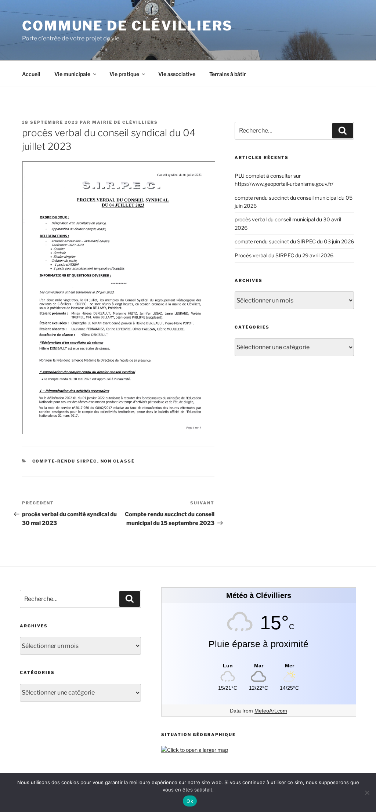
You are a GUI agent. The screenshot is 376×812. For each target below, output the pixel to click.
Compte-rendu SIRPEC (64, 461)
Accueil (31, 74)
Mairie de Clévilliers (125, 122)
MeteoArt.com (270, 711)
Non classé (118, 461)
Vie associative (176, 74)
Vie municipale (72, 74)
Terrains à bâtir (227, 74)
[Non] (366, 792)
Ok (190, 801)
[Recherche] (342, 130)
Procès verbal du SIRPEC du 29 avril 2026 (284, 255)
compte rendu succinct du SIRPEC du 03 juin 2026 (294, 241)
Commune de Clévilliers (127, 26)
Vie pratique (124, 74)
